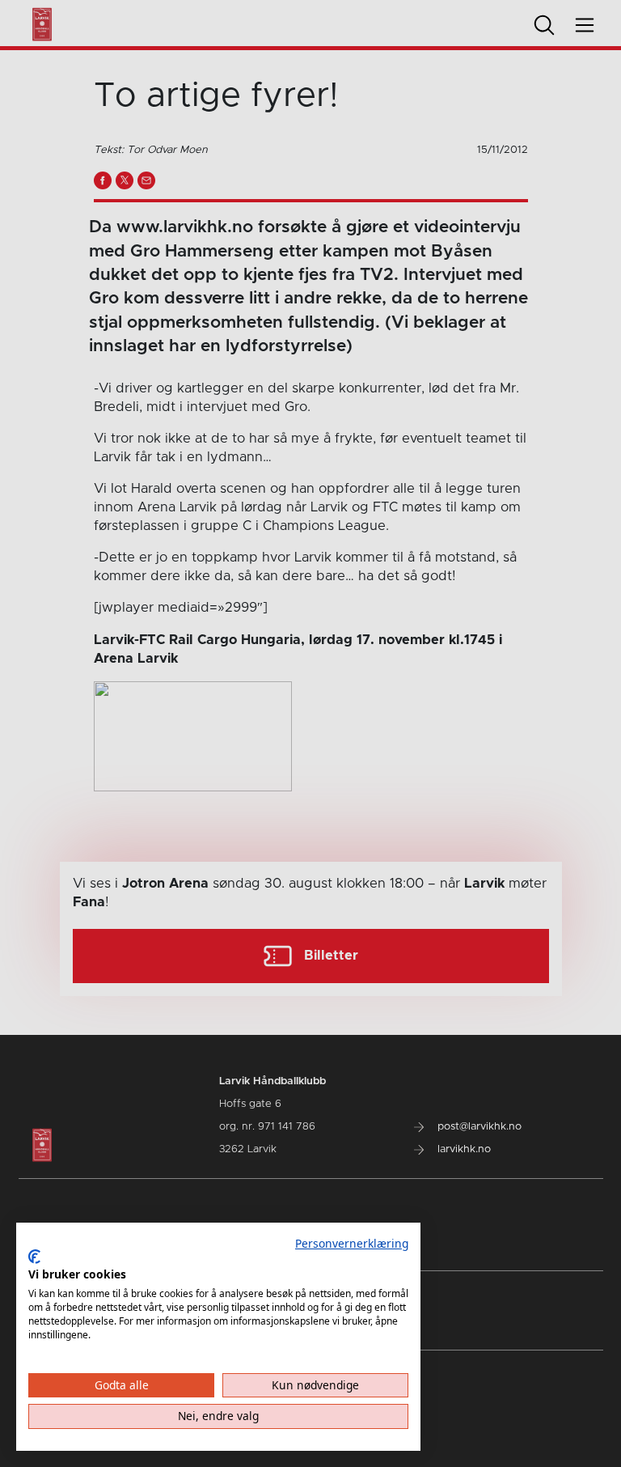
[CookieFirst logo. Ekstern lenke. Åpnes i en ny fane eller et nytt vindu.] (34, 1256)
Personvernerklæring (351, 1243)
